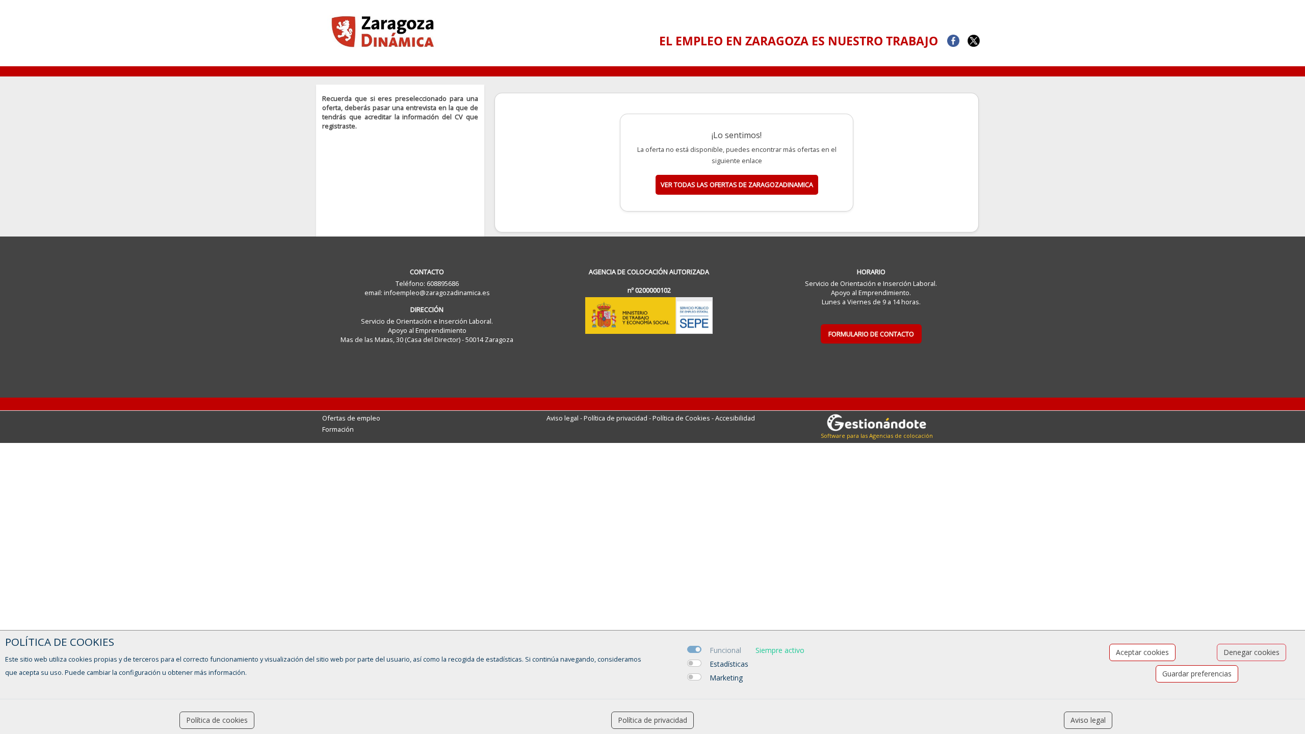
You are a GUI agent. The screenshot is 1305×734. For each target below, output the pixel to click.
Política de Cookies (681, 418)
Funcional (725, 650)
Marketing (726, 678)
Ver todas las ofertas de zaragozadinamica (737, 184)
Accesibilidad (735, 418)
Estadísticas (729, 664)
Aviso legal (562, 418)
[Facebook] (953, 39)
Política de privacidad (615, 418)
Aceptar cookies (1142, 652)
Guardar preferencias (1197, 673)
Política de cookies (217, 720)
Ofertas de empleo (351, 418)
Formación (338, 429)
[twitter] (974, 39)
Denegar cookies (1251, 652)
